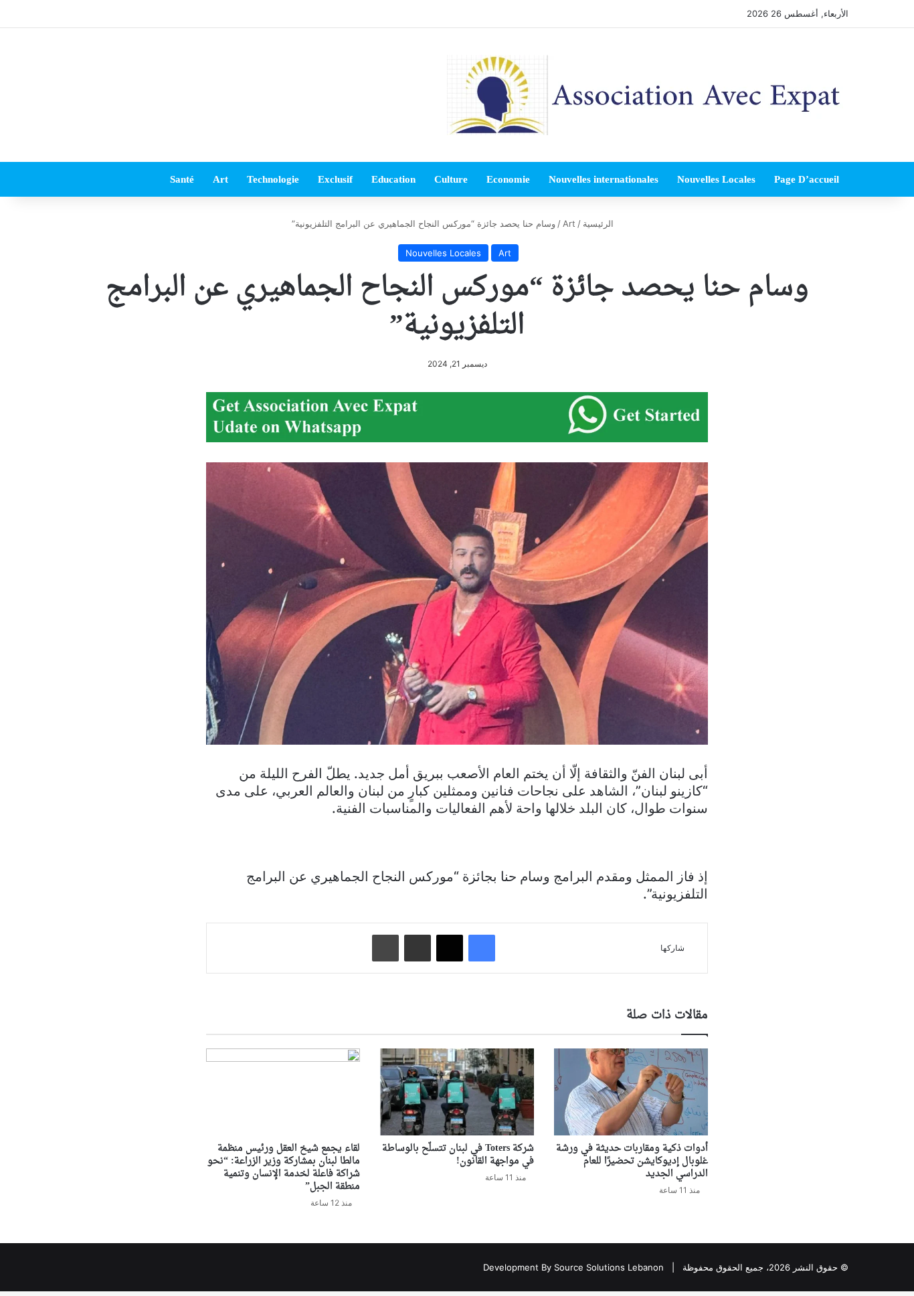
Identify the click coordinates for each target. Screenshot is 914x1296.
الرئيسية (599, 223)
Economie (508, 179)
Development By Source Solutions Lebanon (573, 1267)
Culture (451, 179)
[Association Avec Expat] (647, 95)
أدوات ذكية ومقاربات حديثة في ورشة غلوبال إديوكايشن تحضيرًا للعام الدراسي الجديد (632, 1161)
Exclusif (335, 179)
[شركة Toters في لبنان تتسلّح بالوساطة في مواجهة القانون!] (457, 1091)
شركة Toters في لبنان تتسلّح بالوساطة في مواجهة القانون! (458, 1154)
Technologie (273, 179)
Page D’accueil (806, 179)
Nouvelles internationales (603, 179)
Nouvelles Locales (716, 179)
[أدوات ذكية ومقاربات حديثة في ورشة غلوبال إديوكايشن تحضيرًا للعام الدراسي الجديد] (631, 1091)
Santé (182, 179)
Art (220, 179)
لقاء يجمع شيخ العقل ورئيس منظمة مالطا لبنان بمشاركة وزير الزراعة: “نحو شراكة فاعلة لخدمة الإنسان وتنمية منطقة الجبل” (283, 1167)
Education (393, 179)
